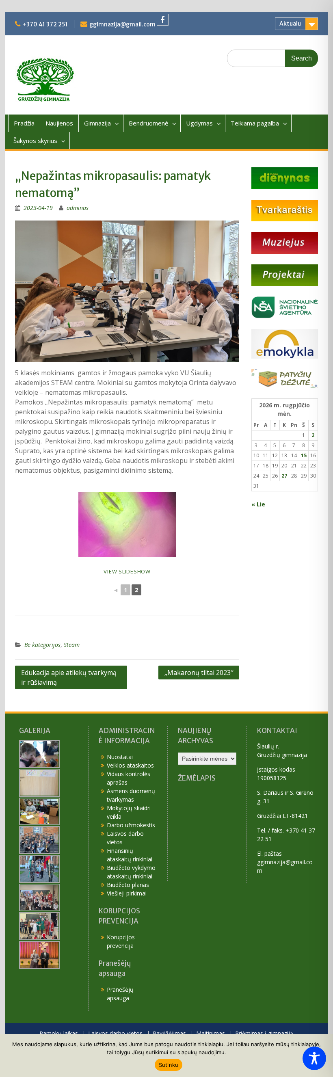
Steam (72, 645)
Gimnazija (97, 123)
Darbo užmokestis (131, 825)
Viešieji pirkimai (127, 893)
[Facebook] (163, 20)
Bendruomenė (148, 123)
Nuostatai (120, 757)
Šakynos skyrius (35, 140)
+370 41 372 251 (45, 24)
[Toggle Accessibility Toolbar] (314, 1058)
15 (304, 455)
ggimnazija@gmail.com (122, 24)
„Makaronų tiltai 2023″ (198, 672)
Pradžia (24, 123)
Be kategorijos (42, 645)
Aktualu (290, 23)
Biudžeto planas (128, 885)
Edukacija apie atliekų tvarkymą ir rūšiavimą (69, 677)
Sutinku (169, 1065)
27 (284, 475)
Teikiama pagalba (255, 123)
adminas (78, 208)
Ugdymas (199, 123)
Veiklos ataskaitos (130, 765)
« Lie (258, 504)
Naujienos (59, 123)
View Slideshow (127, 571)
